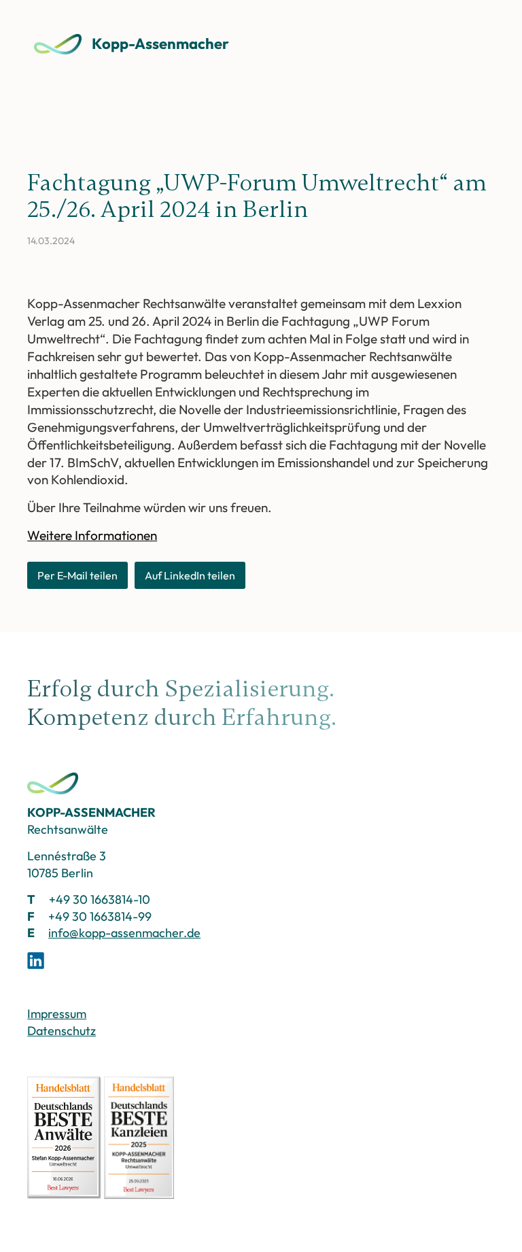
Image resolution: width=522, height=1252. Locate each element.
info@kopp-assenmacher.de (124, 933)
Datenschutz (61, 1030)
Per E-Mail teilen (77, 575)
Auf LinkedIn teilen (190, 575)
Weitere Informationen (92, 535)
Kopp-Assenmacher (160, 43)
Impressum (56, 1013)
